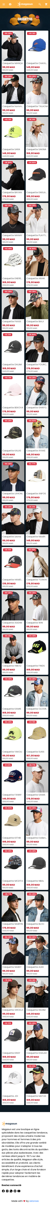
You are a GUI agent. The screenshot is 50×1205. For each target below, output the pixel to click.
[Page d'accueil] (25, 4)
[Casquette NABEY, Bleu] (13, 949)
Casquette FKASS (11, 321)
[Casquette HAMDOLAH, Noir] (13, 562)
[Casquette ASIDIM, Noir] (13, 605)
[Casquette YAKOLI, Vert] (13, 734)
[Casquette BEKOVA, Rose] (13, 390)
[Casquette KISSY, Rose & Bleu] (13, 1035)
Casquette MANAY (12, 235)
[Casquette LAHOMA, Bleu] (13, 476)
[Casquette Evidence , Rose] (37, 820)
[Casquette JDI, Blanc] (13, 1078)
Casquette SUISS (35, 751)
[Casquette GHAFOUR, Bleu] (37, 390)
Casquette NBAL (35, 881)
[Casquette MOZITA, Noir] (13, 863)
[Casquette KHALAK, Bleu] (37, 1035)
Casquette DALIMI (12, 364)
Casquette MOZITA (12, 881)
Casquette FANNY (12, 794)
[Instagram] (7, 1190)
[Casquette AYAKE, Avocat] (37, 433)
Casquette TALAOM (37, 106)
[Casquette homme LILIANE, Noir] (13, 89)
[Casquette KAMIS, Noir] (13, 691)
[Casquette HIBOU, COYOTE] (13, 648)
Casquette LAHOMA (13, 493)
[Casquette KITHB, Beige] (13, 820)
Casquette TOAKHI (36, 579)
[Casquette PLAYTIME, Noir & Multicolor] (37, 218)
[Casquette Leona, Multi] (13, 519)
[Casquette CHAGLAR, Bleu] (37, 46)
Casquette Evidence (37, 837)
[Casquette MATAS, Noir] (37, 1078)
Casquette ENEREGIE (13, 278)
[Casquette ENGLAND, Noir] (37, 175)
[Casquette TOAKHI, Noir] (37, 562)
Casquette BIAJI (35, 321)
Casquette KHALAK (36, 1053)
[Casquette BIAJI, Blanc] (37, 304)
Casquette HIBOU (11, 665)
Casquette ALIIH (35, 967)
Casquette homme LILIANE (13, 106)
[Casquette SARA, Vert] (13, 132)
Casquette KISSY (11, 1053)
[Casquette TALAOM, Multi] (37, 89)
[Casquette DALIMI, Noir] (13, 347)
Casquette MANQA (12, 63)
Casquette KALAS (11, 450)
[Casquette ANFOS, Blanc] (37, 476)
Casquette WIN (34, 622)
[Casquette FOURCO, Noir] (37, 347)
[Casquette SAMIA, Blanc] (37, 777)
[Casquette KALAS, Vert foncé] (13, 433)
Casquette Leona (11, 536)
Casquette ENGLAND (37, 192)
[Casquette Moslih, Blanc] (37, 519)
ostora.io (34, 1201)
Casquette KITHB (11, 837)
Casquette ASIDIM (12, 622)
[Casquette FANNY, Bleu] (13, 777)
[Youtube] (19, 1190)
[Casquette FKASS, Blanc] (13, 304)
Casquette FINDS (35, 665)
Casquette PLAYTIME (37, 235)
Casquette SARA (11, 149)
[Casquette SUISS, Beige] (37, 734)
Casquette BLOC (35, 924)
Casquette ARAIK (35, 278)
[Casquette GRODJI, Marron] (13, 992)
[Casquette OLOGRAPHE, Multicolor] (37, 691)
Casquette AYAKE (35, 450)
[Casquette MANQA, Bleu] (13, 46)
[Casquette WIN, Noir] (37, 605)
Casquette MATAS (36, 1096)
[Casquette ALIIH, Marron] (37, 949)
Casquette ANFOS (36, 493)
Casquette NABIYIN (12, 924)
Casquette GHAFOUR (37, 407)
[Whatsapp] (11, 1190)
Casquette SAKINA (36, 149)
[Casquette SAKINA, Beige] (37, 132)
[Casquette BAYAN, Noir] (13, 175)
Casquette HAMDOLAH (13, 579)
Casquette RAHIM (35, 1010)
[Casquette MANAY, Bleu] (13, 218)
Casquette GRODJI (12, 1010)
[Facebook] (4, 1190)
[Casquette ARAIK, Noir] (37, 261)
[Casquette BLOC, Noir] (37, 906)
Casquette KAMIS (11, 708)
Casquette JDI (10, 1096)
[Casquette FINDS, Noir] (37, 648)
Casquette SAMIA (35, 794)
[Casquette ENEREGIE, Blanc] (13, 261)
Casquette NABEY (11, 967)
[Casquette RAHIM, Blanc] (37, 992)
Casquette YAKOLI (12, 751)
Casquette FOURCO (37, 364)
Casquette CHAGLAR (37, 63)
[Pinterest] (15, 1190)
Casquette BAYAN (12, 192)
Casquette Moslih (35, 536)
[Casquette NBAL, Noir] (37, 863)
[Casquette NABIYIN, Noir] (13, 906)
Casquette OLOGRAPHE (37, 708)
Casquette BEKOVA (12, 407)
